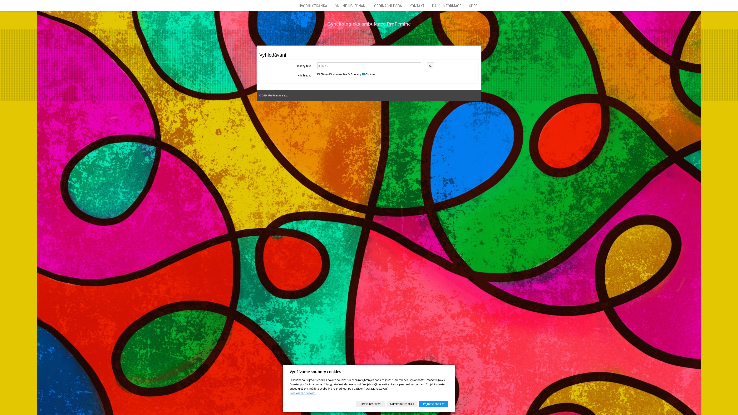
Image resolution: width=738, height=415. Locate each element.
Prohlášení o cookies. (303, 393)
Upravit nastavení (370, 404)
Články (324, 74)
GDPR (473, 6)
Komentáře (339, 74)
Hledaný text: (303, 66)
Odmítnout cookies (402, 404)
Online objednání (351, 6)
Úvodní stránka (313, 6)
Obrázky (370, 74)
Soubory (355, 74)
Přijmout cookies (433, 404)
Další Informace (446, 6)
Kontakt (417, 6)
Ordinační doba (388, 6)
